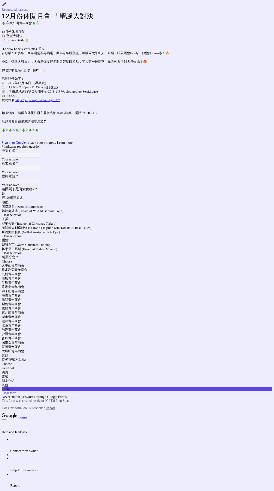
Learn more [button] (65, 142)
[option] (137, 261)
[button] (137, 7)
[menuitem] (141, 445)
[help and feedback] (4, 424)
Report (50, 408)
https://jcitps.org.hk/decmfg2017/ (37, 100)
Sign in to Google (14, 142)
